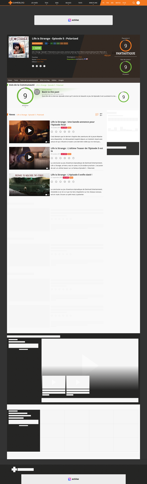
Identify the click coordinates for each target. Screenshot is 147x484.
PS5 (107, 3)
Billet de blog (45, 80)
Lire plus (107, 55)
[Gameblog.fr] (16, 2)
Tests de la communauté (29, 80)
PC (103, 3)
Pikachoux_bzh (48, 94)
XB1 (51, 43)
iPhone (66, 43)
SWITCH (118, 3)
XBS (112, 3)
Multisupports (37, 43)
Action (38, 59)
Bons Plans (93, 3)
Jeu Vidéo (34, 3)
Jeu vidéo (64, 127)
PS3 (55, 43)
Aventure (44, 59)
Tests (80, 3)
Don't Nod (40, 62)
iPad (61, 43)
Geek (56, 3)
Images (61, 80)
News (10, 80)
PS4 (46, 43)
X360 (58, 43)
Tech (46, 3)
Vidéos (54, 80)
